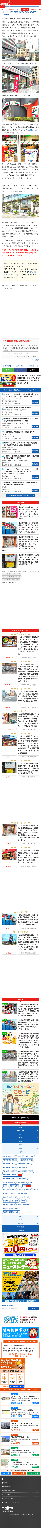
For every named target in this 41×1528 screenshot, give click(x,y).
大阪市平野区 (23, 1178)
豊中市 (26, 1186)
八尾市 (13, 1193)
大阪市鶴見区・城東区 (24, 1163)
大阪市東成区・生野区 (9, 1167)
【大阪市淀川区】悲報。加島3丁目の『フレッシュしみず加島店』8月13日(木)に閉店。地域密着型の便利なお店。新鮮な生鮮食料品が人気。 (28, 768)
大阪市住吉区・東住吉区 (12, 1175)
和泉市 (23, 1201)
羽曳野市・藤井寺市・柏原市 (11, 1212)
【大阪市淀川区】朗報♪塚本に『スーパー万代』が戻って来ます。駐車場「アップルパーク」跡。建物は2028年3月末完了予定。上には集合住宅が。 (28, 1076)
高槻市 (21, 1189)
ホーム (5, 1479)
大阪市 (19, 1156)
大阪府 (29, 18)
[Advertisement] (20, 607)
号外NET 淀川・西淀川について (11, 1502)
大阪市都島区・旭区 (9, 1163)
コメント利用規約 (34, 360)
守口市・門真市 (20, 1182)
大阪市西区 (22, 1167)
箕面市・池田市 (14, 1186)
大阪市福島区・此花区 (26, 1160)
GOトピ (3, 9)
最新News (11, 9)
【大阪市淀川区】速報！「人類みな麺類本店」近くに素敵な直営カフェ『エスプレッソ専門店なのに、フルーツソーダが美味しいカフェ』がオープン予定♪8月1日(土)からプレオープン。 (28, 833)
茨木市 (5, 1186)
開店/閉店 (25, 9)
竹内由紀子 (13, 582)
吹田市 (30, 1182)
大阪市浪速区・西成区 (9, 1178)
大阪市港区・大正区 (9, 1171)
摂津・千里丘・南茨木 (9, 1189)
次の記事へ (32, 366)
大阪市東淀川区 (28, 1156)
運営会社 (5, 1483)
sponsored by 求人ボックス (29, 390)
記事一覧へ (20, 366)
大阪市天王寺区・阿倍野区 (25, 1171)
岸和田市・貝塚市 (8, 1204)
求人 (18, 9)
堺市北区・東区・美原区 (10, 1197)
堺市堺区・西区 (22, 1193)
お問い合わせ (7, 1494)
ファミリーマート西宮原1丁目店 (11, 579)
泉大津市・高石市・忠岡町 (10, 1201)
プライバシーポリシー (9, 1498)
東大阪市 (5, 1193)
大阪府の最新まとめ (9, 1156)
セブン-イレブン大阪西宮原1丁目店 (11, 576)
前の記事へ (9, 366)
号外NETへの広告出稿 (9, 1490)
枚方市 (36, 1189)
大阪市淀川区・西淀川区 (10, 1160)
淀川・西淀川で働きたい (12, 390)
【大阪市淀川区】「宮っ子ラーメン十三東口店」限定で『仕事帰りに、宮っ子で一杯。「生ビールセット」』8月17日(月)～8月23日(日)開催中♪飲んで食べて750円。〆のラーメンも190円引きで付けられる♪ (28, 1040)
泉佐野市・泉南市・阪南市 (10, 1208)
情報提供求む (7, 1486)
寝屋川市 (28, 1189)
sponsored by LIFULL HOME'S (29, 1389)
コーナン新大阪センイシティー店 (11, 574)
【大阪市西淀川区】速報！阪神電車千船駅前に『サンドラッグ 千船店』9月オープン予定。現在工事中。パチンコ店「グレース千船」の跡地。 (28, 919)
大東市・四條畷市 (8, 1182)
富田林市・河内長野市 (22, 1204)
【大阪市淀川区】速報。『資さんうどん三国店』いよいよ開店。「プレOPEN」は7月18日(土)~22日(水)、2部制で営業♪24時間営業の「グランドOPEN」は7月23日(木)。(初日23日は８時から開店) (28, 942)
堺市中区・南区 (24, 1197)
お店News (33, 9)
